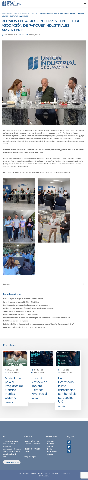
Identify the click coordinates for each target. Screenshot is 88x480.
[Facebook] (69, 442)
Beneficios (50, 444)
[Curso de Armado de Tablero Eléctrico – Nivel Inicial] (41, 359)
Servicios (50, 446)
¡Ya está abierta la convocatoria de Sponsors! (18, 311)
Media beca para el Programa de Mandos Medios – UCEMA (23, 299)
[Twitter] (69, 447)
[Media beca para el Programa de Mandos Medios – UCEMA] (15, 359)
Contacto (50, 454)
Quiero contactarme (12, 462)
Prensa (37, 35)
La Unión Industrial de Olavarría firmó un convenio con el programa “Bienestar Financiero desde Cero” (38, 324)
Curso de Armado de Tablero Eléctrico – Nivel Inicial (21, 302)
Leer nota (8, 402)
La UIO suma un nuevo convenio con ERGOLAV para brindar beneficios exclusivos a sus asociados (36, 318)
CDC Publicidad (44, 476)
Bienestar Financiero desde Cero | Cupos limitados (20, 315)
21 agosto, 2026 (12, 370)
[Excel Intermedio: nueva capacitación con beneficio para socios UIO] (68, 359)
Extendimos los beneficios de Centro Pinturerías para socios (24, 327)
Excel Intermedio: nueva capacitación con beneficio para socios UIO (26, 305)
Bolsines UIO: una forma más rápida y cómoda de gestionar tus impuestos (28, 308)
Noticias (31, 35)
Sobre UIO (50, 441)
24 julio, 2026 (65, 370)
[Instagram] (69, 451)
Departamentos (52, 452)
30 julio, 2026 (38, 370)
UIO (23, 35)
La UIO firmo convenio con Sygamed (15, 321)
